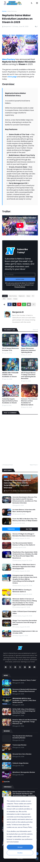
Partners (20, 859)
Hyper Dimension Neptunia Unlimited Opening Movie (28, 350)
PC (33, 296)
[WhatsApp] (24, 304)
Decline (20, 853)
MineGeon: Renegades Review (23, 772)
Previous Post (8, 465)
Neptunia (22, 296)
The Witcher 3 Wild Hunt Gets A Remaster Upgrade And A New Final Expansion (23, 566)
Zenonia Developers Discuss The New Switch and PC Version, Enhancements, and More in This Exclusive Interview (24, 500)
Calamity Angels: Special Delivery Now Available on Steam (10, 401)
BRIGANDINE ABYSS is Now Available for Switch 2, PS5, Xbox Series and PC (24, 700)
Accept (20, 847)
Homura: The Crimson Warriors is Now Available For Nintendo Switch (29, 402)
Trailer (15, 299)
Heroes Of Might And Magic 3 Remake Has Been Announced (23, 535)
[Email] (29, 304)
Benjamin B (17, 312)
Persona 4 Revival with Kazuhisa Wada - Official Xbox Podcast (24, 690)
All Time (29, 529)
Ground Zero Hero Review (21, 754)
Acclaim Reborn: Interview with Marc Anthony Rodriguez (23, 511)
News (28, 296)
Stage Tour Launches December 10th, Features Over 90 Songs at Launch (24, 622)
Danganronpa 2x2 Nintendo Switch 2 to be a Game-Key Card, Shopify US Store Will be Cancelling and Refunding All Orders (24, 579)
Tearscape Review (19, 745)
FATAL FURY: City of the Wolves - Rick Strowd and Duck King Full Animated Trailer (24, 711)
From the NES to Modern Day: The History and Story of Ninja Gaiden (24, 520)
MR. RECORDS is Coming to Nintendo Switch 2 (21, 591)
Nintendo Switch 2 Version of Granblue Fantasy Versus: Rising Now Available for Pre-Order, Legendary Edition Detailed (24, 602)
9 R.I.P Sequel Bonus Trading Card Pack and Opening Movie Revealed (28, 376)
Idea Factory (12, 11)
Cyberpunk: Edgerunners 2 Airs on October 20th (25, 632)
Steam (9, 299)
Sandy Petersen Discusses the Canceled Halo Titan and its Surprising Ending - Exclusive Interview (17, 484)
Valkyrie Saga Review (20, 763)
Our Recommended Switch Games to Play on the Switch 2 (23, 544)
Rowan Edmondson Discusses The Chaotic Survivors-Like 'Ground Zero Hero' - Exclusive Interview (23, 795)
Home (4, 11)
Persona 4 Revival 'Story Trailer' (24, 680)
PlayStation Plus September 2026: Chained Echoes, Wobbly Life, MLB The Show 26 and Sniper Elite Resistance (25, 555)
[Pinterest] (19, 304)
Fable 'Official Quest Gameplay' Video (24, 612)
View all (35, 330)
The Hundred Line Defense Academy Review (22, 737)
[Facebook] (9, 304)
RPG (4, 299)
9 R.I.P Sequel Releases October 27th (10, 349)
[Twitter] (14, 304)
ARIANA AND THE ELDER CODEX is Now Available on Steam (10, 375)
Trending (11, 529)
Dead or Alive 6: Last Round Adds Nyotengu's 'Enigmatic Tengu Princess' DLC (24, 722)
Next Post (33, 465)
